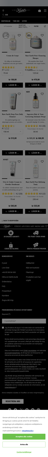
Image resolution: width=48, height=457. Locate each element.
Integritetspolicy (27, 431)
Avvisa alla (24, 444)
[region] (24, 433)
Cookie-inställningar (24, 452)
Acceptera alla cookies (24, 437)
